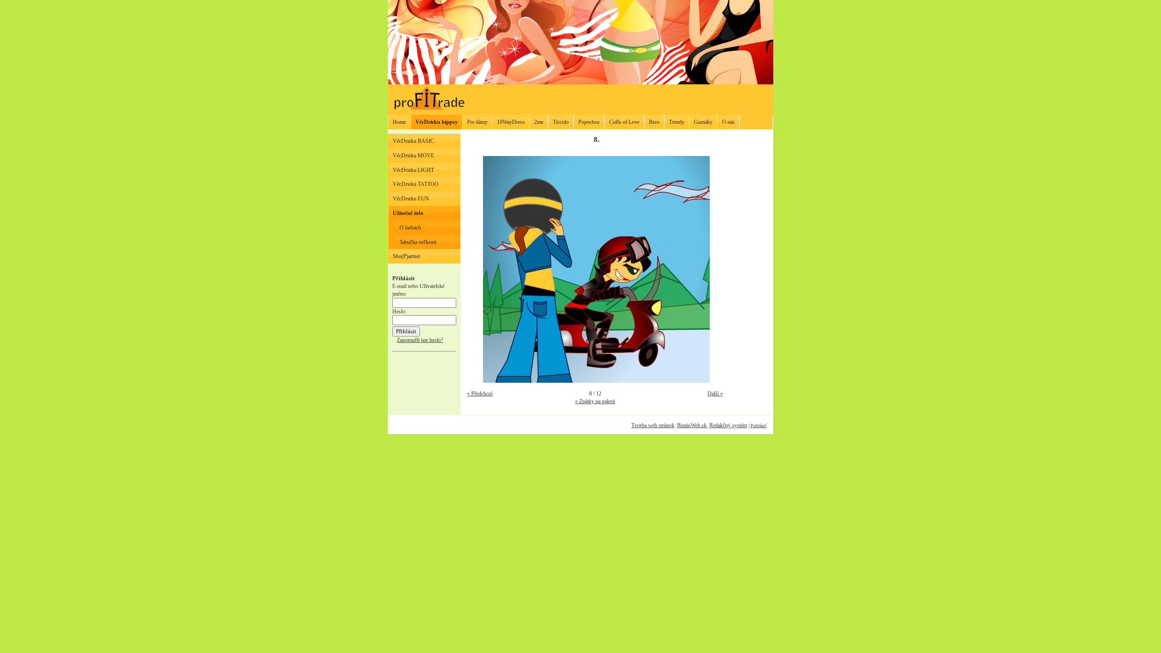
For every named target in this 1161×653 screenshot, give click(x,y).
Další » (715, 393)
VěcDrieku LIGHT (413, 170)
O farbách (410, 227)
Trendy (676, 122)
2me (538, 122)
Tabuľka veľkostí (418, 242)
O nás (728, 122)
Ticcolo (561, 122)
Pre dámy (477, 122)
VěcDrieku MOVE (413, 155)
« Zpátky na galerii (595, 401)
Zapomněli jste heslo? (420, 340)
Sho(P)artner (406, 256)
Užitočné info (408, 213)
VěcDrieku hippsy (436, 122)
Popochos (589, 122)
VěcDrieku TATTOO (416, 184)
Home (399, 122)
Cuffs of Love (624, 122)
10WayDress (511, 122)
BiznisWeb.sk (692, 425)
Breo (654, 122)
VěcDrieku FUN (411, 198)
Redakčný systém (728, 425)
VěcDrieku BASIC (413, 141)
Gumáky (703, 122)
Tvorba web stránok (652, 425)
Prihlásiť (758, 425)
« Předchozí (480, 393)
